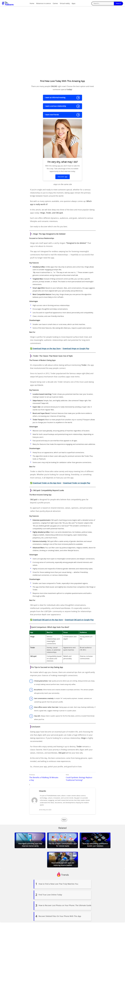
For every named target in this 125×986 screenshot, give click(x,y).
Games (55, 3)
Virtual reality (65, 3)
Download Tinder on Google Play (76, 483)
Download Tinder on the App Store (47, 483)
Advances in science (43, 3)
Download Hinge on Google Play (76, 349)
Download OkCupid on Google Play (79, 620)
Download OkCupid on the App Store (48, 620)
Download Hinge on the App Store (47, 349)
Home (32, 3)
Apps (73, 3)
